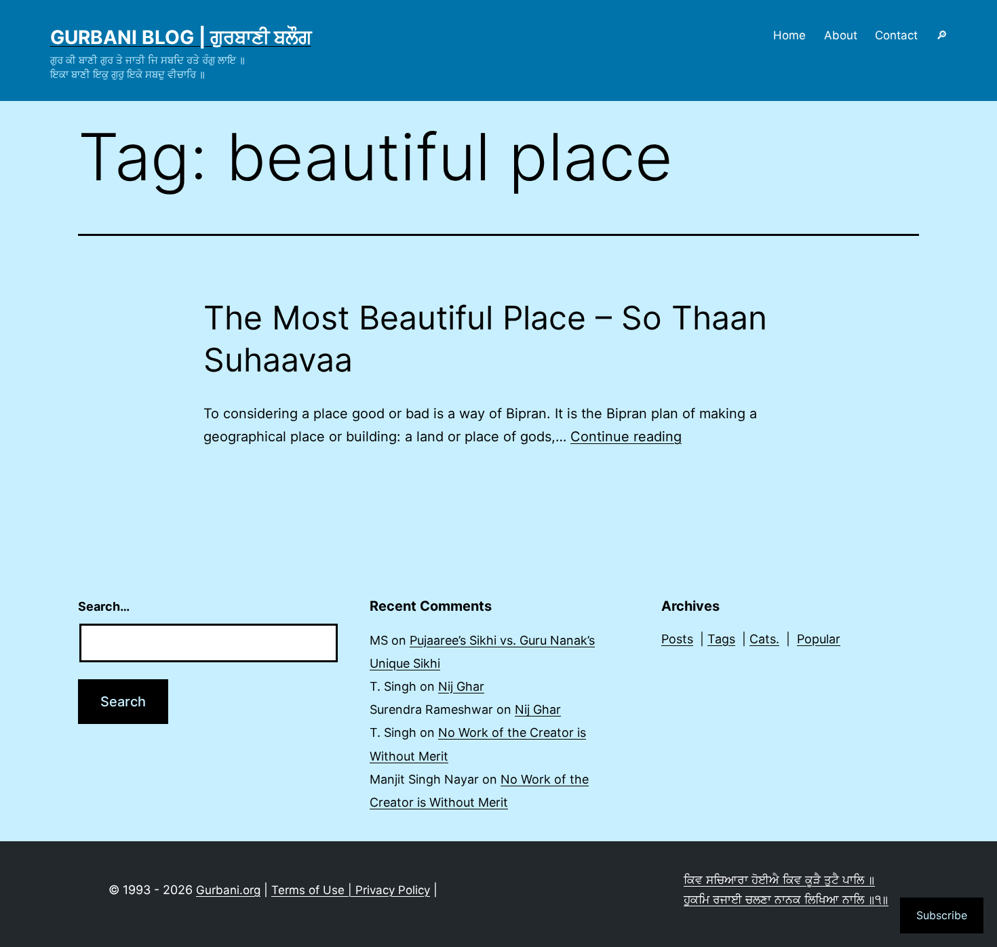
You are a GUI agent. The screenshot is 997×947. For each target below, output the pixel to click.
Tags (721, 639)
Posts (677, 639)
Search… (104, 606)
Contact (896, 35)
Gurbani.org (228, 890)
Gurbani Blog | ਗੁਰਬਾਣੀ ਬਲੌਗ (180, 37)
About (840, 35)
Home (789, 35)
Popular (818, 639)
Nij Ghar (461, 686)
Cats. (764, 639)
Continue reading (626, 436)
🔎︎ (941, 35)
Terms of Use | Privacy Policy (350, 890)
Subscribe (941, 915)
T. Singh (393, 686)
